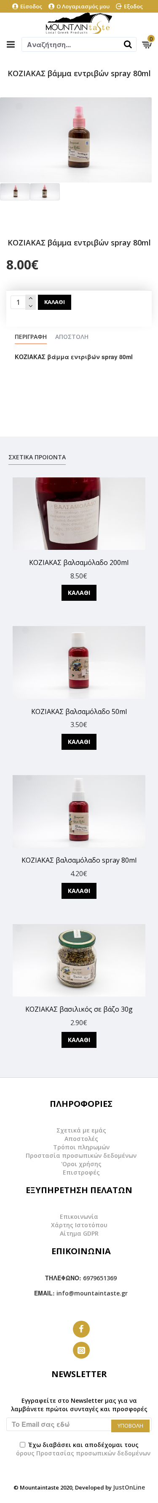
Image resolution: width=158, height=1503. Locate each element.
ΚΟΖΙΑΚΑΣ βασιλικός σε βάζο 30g (79, 1009)
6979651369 (100, 1278)
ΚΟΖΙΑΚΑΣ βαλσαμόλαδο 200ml (79, 562)
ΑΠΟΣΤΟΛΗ (71, 337)
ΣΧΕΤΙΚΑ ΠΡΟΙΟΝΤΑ (37, 457)
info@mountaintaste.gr (92, 1293)
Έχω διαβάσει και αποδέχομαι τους (83, 1449)
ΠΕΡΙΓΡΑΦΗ (31, 337)
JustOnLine (129, 1487)
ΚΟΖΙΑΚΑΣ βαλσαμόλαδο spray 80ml (79, 860)
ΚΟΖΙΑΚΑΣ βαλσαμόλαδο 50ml (79, 711)
